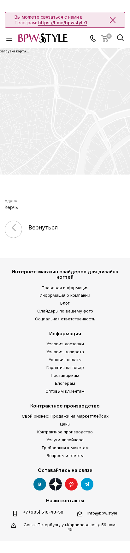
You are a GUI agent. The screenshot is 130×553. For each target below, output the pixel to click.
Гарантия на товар (65, 367)
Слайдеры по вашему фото (65, 310)
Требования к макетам (65, 447)
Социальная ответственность (65, 318)
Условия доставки (65, 343)
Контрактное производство (65, 406)
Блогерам (65, 383)
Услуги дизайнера (65, 439)
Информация (65, 333)
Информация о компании (65, 295)
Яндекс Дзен (55, 484)
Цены (65, 423)
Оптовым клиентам (65, 391)
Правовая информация (65, 287)
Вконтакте (39, 484)
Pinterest (71, 484)
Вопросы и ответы (65, 455)
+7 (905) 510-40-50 (43, 512)
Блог (65, 303)
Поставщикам (65, 375)
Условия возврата (65, 351)
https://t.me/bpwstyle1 (62, 22)
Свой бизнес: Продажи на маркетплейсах (65, 416)
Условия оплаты (65, 359)
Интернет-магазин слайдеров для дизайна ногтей (65, 274)
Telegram (87, 484)
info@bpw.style (102, 512)
